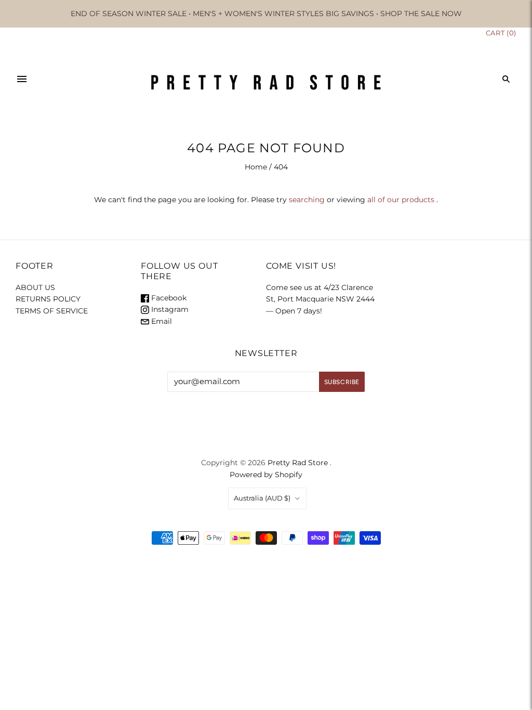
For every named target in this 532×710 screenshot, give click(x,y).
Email (160, 321)
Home (256, 167)
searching (307, 199)
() (501, 33)
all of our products (400, 199)
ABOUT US (35, 287)
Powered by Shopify (266, 474)
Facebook (168, 298)
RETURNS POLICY (48, 299)
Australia (262, 498)
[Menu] (22, 79)
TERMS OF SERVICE (52, 310)
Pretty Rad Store (298, 462)
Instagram (169, 309)
